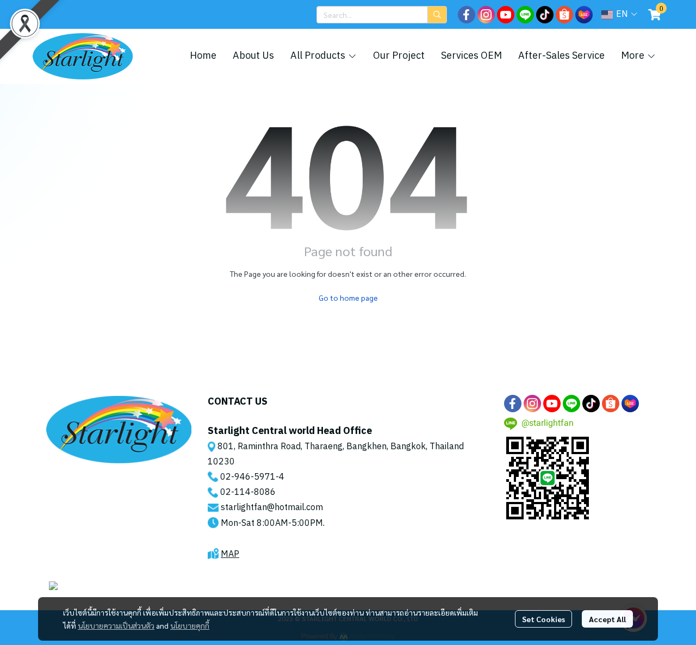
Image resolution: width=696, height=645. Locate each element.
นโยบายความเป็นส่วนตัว (116, 625)
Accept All (607, 619)
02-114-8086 (248, 492)
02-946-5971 (248, 477)
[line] (525, 14)
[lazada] (584, 14)
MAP (230, 554)
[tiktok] (545, 14)
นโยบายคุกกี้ (189, 625)
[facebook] (466, 14)
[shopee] (564, 14)
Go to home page (348, 297)
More (634, 56)
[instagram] (486, 14)
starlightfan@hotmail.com (272, 507)
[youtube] (505, 14)
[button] (382, 14)
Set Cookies (543, 619)
